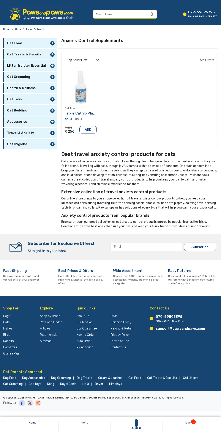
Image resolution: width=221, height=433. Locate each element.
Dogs (6, 316)
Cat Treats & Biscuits (162, 378)
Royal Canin (68, 384)
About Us (82, 316)
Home (6, 29)
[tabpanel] (140, 94)
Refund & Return (122, 328)
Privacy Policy (119, 335)
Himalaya (115, 384)
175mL (79, 119)
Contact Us (118, 347)
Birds (6, 335)
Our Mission (84, 322)
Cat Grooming (13, 384)
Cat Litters (190, 378)
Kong (50, 384)
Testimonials (48, 335)
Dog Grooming (61, 378)
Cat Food (134, 378)
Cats (18, 29)
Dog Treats (84, 378)
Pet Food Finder (51, 322)
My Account (84, 347)
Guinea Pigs (11, 353)
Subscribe (200, 247)
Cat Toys (35, 384)
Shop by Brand (50, 316)
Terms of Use (119, 341)
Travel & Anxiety (36, 29)
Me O (85, 384)
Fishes (8, 328)
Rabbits (8, 341)
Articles (45, 328)
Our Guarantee (86, 328)
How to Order (85, 335)
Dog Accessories (33, 378)
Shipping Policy (120, 322)
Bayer (99, 384)
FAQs (114, 316)
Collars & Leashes (110, 378)
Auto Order (84, 341)
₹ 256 (69, 131)
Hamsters (10, 347)
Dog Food (9, 378)
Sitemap (46, 341)
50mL (69, 119)
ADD (88, 130)
